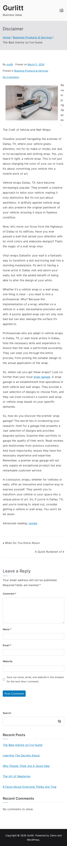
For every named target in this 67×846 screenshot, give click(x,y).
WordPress (33, 839)
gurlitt (9, 64)
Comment (9, 593)
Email (7, 645)
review (33, 523)
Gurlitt (13, 8)
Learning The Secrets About (21, 755)
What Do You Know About (22, 543)
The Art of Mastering (16, 776)
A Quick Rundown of (48, 551)
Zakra (53, 835)
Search (7, 712)
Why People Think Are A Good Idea (26, 766)
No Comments (11, 77)
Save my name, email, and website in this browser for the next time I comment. (35, 679)
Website (7, 661)
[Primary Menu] (61, 10)
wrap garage (42, 377)
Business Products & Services (31, 70)
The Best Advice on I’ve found (22, 745)
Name (7, 629)
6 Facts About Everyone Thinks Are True (29, 786)
